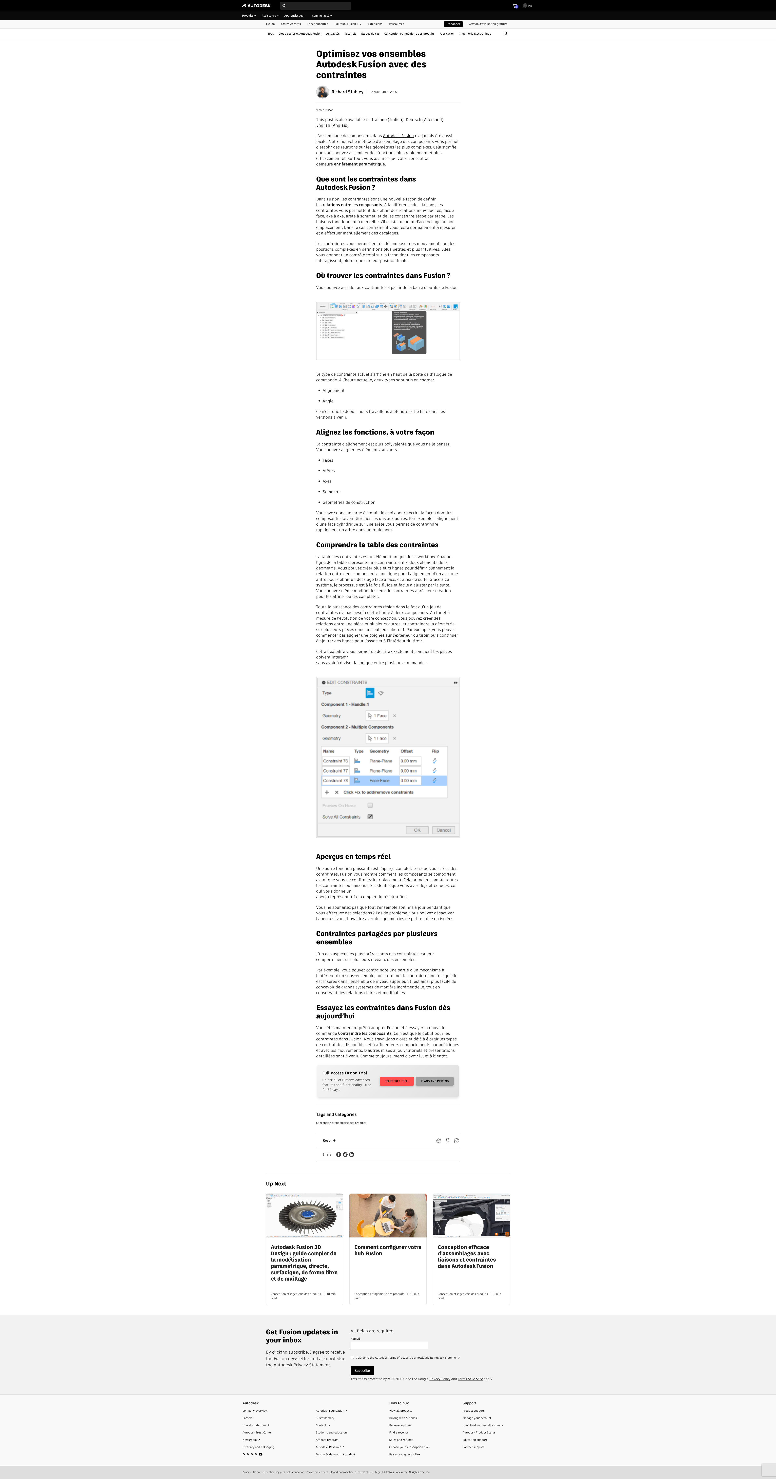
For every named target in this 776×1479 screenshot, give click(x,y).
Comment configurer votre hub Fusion (387, 1250)
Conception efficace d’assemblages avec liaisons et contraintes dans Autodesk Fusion (467, 1256)
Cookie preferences (317, 1472)
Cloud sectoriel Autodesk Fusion (300, 34)
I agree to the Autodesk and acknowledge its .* (408, 1360)
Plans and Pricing (435, 1081)
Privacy (246, 1472)
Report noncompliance (343, 1472)
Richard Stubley (348, 92)
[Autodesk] (256, 5)
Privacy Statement (446, 1358)
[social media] (252, 1454)
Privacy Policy (439, 1379)
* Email (355, 1339)
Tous (271, 34)
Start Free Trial (397, 1081)
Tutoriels (350, 34)
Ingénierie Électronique (475, 34)
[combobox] (315, 6)
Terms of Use (396, 1358)
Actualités (333, 34)
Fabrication (447, 34)
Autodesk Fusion (398, 136)
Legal (378, 1472)
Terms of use (365, 1472)
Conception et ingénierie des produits (409, 34)
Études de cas (370, 34)
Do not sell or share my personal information (278, 1472)
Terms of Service (470, 1379)
